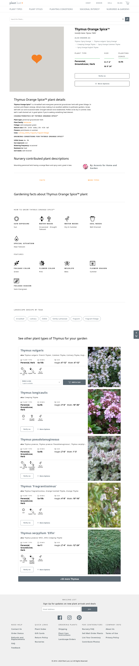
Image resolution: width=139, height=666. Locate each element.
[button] (123, 19)
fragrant (33, 133)
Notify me (102, 76)
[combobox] (41, 382)
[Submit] (127, 19)
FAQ (13, 643)
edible (27, 133)
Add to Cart (76, 382)
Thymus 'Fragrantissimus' (39, 486)
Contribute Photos (91, 642)
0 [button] (127, 2)
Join (89, 609)
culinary (21, 133)
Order (99, 3)
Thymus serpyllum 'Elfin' (38, 533)
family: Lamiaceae (60, 319)
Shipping (63, 629)
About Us (110, 629)
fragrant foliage (43, 133)
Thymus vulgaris (32, 350)
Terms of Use (112, 633)
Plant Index (40, 629)
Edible (44, 319)
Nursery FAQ (88, 629)
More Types (93, 180)
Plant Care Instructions (65, 634)
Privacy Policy (112, 637)
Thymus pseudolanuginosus (40, 439)
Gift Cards (40, 633)
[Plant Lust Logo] (16, 3)
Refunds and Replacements (18, 638)
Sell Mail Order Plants (92, 633)
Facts (42, 180)
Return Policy (41, 637)
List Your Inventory (91, 637)
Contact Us (16, 629)
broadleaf (20, 319)
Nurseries (39, 642)
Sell (110, 3)
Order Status (17, 633)
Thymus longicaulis (34, 392)
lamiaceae (27, 122)
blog (120, 3)
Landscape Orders (67, 639)
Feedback (15, 648)
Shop (88, 3)
